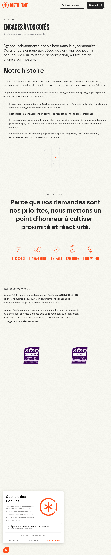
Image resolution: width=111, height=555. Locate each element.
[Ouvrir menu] (106, 5)
